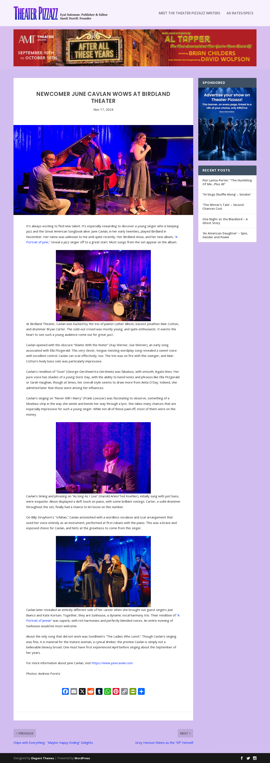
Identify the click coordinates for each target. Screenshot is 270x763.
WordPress (82, 758)
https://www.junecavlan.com (112, 663)
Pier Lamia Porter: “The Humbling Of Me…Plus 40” (227, 182)
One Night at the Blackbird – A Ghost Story (225, 221)
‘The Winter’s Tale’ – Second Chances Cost (223, 207)
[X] (82, 692)
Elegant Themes (42, 758)
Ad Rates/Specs (240, 13)
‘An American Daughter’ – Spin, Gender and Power (225, 235)
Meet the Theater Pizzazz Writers (189, 13)
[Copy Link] (124, 692)
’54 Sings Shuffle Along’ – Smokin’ (226, 194)
